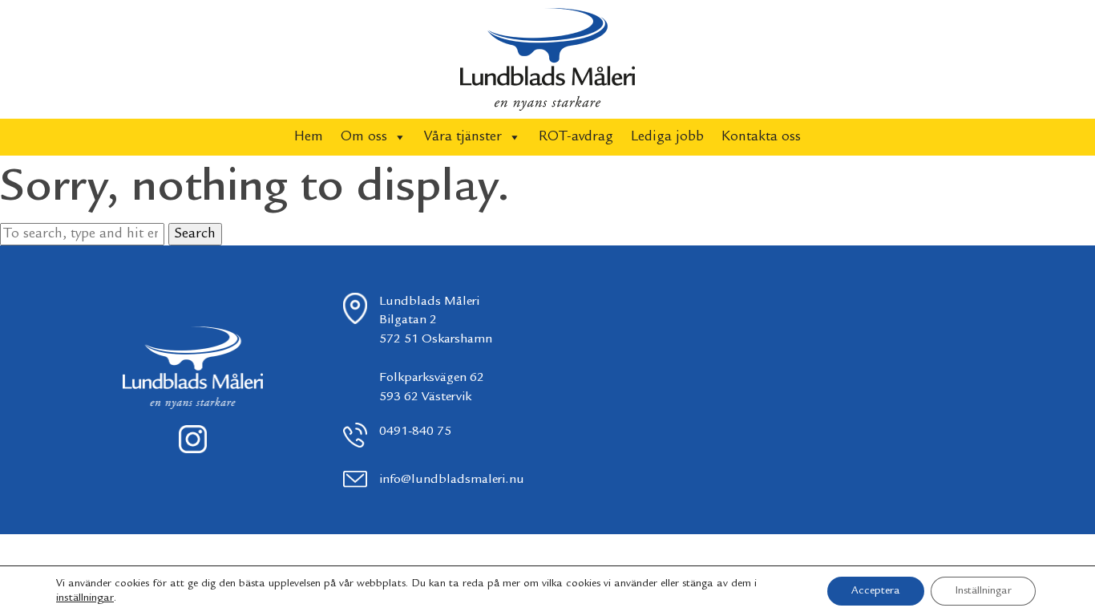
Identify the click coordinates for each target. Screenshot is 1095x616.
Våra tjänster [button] (463, 137)
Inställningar (983, 591)
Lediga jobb (667, 137)
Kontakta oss (761, 137)
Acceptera (875, 591)
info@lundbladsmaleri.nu (451, 480)
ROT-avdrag (576, 137)
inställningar (85, 598)
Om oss (364, 137)
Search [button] (195, 234)
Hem (308, 137)
